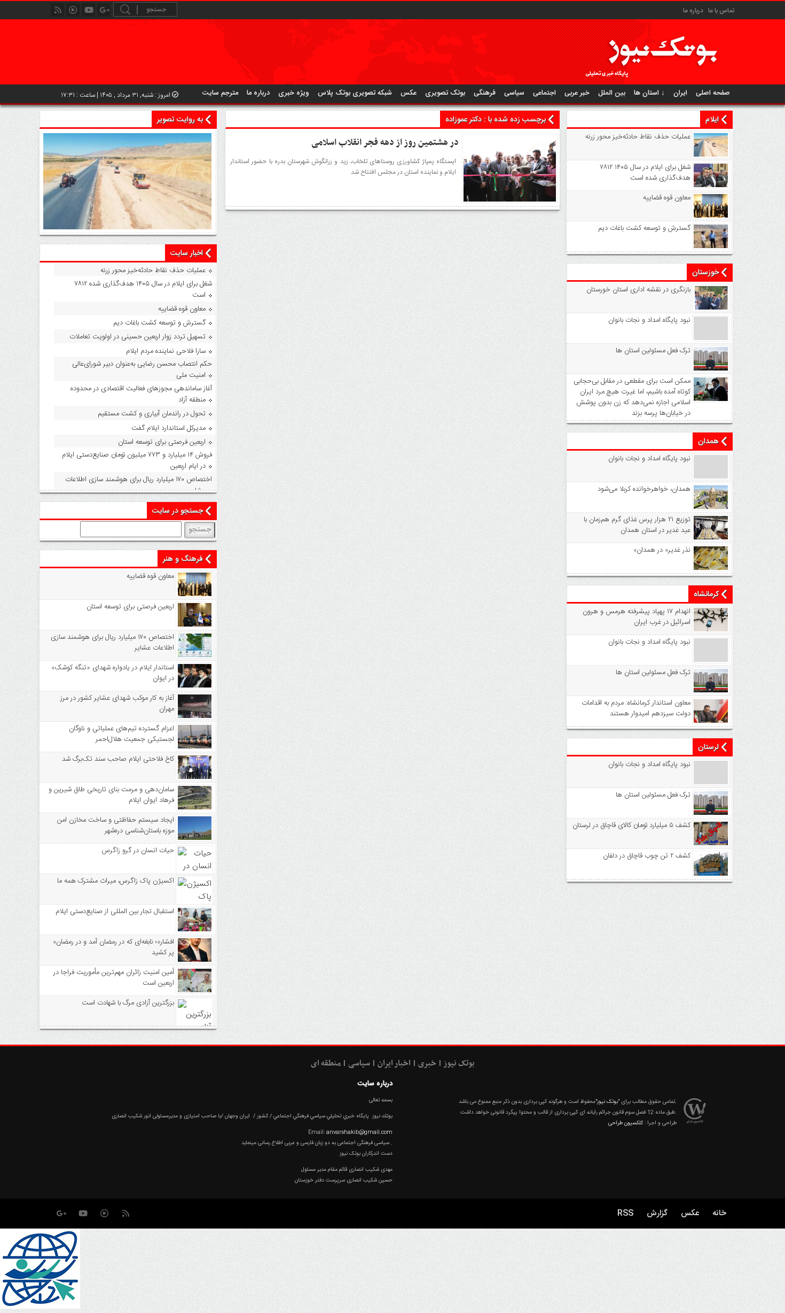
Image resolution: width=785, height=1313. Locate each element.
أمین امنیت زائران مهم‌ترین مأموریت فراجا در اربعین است (113, 977)
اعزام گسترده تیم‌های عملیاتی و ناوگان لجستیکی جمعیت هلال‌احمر (121, 734)
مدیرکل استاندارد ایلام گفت (168, 428)
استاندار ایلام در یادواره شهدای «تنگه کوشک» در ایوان (112, 673)
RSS (625, 1213)
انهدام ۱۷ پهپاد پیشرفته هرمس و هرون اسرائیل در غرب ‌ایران (636, 617)
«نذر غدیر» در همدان (661, 550)
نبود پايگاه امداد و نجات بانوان (649, 320)
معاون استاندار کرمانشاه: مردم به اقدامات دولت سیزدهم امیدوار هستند (636, 708)
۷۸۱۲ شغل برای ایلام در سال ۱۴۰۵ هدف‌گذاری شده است (645, 172)
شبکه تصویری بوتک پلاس (355, 93)
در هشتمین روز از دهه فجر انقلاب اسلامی (385, 142)
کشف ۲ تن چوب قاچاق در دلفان (646, 856)
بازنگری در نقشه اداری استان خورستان (638, 289)
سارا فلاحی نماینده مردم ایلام (166, 351)
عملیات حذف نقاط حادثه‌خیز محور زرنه (637, 137)
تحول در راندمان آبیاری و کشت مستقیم (152, 414)
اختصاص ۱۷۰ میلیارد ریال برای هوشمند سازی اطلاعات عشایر (138, 485)
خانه (719, 1213)
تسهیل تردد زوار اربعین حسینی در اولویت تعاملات (137, 337)
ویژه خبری (293, 93)
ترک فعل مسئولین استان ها (653, 350)
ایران (680, 93)
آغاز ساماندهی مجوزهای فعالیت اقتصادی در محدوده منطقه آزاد (141, 394)
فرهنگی (485, 93)
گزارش (657, 1213)
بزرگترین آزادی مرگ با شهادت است (128, 1003)
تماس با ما (721, 10)
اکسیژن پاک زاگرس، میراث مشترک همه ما (115, 881)
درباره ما (693, 10)
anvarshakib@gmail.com (359, 1132)
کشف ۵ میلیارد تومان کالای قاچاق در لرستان (631, 825)
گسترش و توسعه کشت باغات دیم (644, 228)
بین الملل (611, 93)
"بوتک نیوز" (607, 1102)
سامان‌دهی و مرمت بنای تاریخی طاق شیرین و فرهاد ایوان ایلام (111, 795)
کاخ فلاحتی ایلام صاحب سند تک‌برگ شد (118, 759)
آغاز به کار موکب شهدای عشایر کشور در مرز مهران (117, 703)
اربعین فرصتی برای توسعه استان (162, 442)
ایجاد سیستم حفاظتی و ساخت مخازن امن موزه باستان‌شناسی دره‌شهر (115, 825)
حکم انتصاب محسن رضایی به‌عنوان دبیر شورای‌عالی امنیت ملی (142, 369)
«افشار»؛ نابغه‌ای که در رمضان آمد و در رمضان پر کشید (113, 947)
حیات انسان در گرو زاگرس (138, 850)
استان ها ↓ (649, 93)
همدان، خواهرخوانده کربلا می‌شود (644, 489)
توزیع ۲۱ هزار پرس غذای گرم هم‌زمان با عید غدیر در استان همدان (637, 525)
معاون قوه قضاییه (666, 197)
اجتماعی (544, 93)
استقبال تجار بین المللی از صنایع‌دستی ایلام (115, 911)
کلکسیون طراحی (625, 1123)
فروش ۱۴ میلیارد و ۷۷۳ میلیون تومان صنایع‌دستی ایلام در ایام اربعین (137, 460)
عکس (409, 93)
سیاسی (514, 93)
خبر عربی (577, 93)
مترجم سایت (220, 93)
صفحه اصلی (713, 93)
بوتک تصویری (445, 93)
